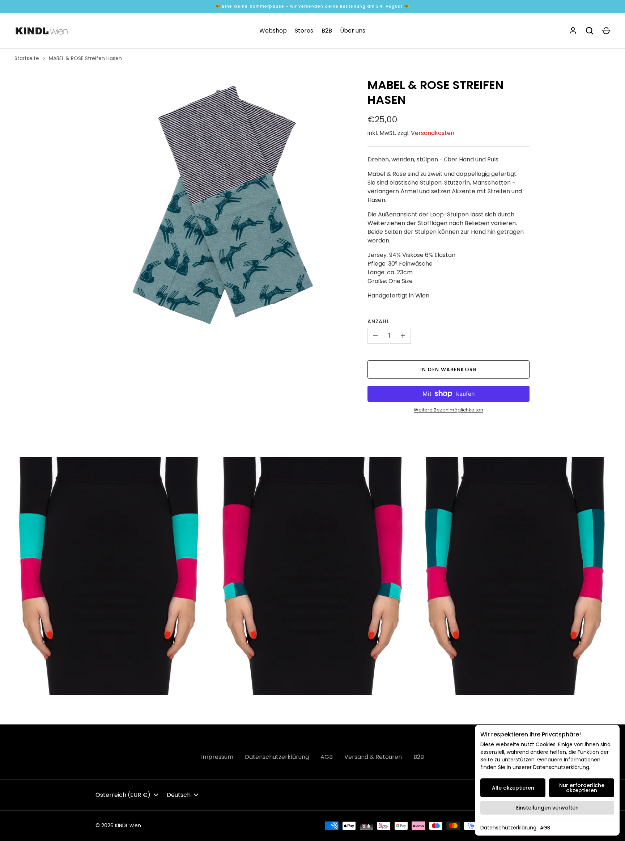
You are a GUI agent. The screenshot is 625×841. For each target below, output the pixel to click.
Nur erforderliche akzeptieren (581, 788)
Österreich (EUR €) (122, 795)
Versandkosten (432, 133)
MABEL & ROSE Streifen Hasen (85, 58)
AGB (545, 827)
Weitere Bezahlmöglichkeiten (448, 409)
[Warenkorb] (606, 31)
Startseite (26, 58)
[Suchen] (590, 31)
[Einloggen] (573, 31)
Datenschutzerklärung (508, 827)
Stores (304, 30)
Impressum (217, 757)
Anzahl (378, 321)
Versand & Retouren (373, 757)
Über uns (352, 30)
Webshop (273, 30)
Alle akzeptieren (513, 787)
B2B (327, 30)
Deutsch (179, 795)
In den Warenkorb (448, 369)
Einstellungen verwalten (547, 807)
